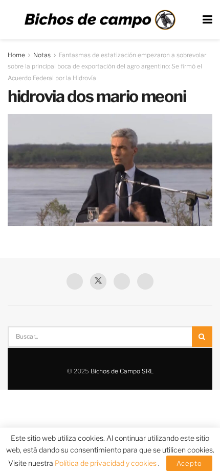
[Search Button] (202, 336)
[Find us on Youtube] (122, 281)
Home (16, 55)
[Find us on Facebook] (75, 281)
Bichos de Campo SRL (122, 371)
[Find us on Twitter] (98, 281)
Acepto (189, 463)
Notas (42, 55)
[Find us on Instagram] (145, 281)
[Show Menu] (207, 19)
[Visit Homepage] (99, 20)
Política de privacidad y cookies (106, 463)
